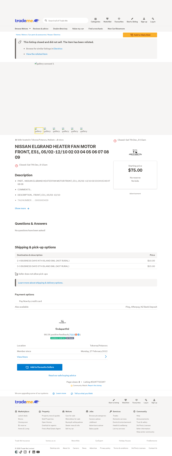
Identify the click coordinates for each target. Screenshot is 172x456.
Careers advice (95, 419)
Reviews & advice (40, 28)
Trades (115, 416)
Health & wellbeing (120, 425)
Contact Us (153, 448)
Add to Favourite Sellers (42, 367)
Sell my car (70, 428)
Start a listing (114, 403)
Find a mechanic (96, 28)
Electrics (58, 48)
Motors (69, 411)
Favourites (136, 403)
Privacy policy (105, 448)
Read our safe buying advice (62, 375)
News (84, 448)
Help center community (145, 432)
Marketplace (23, 411)
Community (142, 411)
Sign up (144, 21)
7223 (72, 334)
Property (46, 411)
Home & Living (23, 428)
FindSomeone (152, 441)
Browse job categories (97, 416)
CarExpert (99, 441)
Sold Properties (48, 419)
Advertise (93, 448)
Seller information (143, 428)
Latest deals (23, 416)
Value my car (78, 28)
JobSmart (93, 422)
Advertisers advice (96, 425)
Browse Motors (21, 28)
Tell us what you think (83, 393)
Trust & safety (142, 422)
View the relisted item (36, 53)
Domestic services (120, 419)
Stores (20, 419)
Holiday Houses (125, 441)
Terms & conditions (121, 448)
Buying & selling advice (74, 422)
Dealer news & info (73, 425)
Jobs (91, 411)
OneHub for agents (49, 425)
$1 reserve (22, 425)
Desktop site (55, 448)
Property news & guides (51, 416)
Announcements (143, 419)
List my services (119, 428)
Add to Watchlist (141, 35)
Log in (152, 21)
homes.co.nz (50, 441)
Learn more (61, 393)
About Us (66, 448)
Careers (76, 448)
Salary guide (93, 428)
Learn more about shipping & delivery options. (40, 282)
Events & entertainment (122, 422)
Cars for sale (70, 416)
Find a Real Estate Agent (51, 428)
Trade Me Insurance (22, 441)
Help (138, 416)
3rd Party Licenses (144, 425)
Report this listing (94, 385)
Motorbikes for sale (73, 419)
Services (117, 411)
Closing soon (23, 422)
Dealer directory (60, 28)
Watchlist (125, 403)
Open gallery (87, 122)
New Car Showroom (116, 28)
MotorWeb (75, 441)
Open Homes (47, 422)
